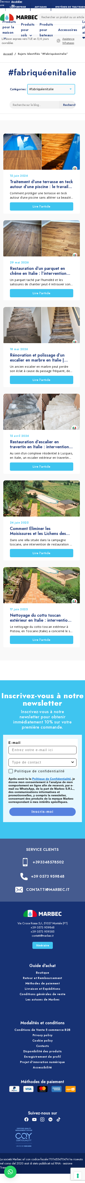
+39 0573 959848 (48, 876)
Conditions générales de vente (42, 994)
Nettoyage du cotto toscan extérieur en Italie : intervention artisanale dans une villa (40, 618)
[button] (10, 1172)
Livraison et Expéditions (42, 989)
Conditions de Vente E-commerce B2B (42, 1030)
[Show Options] (73, 762)
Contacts (42, 1046)
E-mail (14, 742)
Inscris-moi (42, 811)
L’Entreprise (18, 6)
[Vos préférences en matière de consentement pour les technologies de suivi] (78, 1176)
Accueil (8, 54)
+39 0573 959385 (42, 931)
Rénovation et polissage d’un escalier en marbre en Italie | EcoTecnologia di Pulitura (37, 358)
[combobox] (41, 762)
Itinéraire (42, 945)
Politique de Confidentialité (51, 778)
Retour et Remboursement (42, 978)
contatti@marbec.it (42, 936)
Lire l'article (42, 206)
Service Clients (42, 849)
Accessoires (67, 29)
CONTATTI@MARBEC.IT (48, 889)
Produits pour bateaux (46, 30)
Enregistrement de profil (42, 1057)
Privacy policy (43, 1035)
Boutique (42, 973)
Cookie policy (42, 1040)
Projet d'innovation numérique (42, 1062)
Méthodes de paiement (42, 983)
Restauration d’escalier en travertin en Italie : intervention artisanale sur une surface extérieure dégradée (39, 444)
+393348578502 (48, 862)
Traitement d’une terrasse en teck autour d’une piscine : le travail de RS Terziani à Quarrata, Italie (41, 184)
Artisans (41, 6)
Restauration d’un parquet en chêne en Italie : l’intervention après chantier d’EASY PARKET (39, 271)
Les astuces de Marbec (43, 999)
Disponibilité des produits (42, 1051)
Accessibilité (42, 1067)
